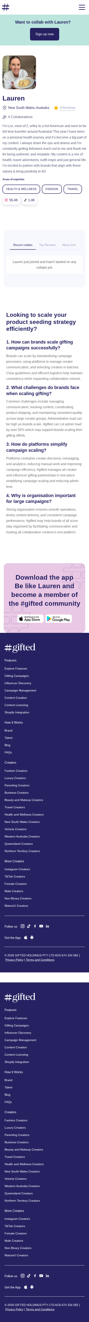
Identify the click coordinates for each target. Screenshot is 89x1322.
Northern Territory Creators (22, 851)
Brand (8, 730)
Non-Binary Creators (18, 898)
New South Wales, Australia (28, 108)
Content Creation (16, 697)
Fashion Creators (16, 770)
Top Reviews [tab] (47, 245)
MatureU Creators (16, 905)
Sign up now (44, 34)
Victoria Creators (15, 829)
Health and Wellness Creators (24, 814)
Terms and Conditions (40, 959)
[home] (5, 7)
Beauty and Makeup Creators (24, 800)
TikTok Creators (15, 876)
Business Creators (17, 792)
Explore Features (16, 668)
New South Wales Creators (22, 821)
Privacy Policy (14, 959)
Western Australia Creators (22, 836)
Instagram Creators (17, 869)
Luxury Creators (15, 778)
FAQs (8, 752)
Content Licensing (16, 705)
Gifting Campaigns (17, 675)
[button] (82, 7)
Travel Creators (15, 807)
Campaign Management (20, 690)
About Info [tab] (69, 245)
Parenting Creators (17, 785)
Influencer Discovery (18, 683)
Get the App (12, 937)
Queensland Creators (19, 843)
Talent (8, 737)
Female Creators (16, 883)
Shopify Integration (17, 712)
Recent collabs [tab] (22, 245)
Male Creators (14, 891)
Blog (7, 745)
